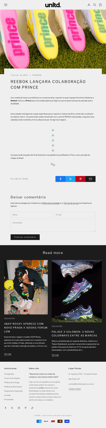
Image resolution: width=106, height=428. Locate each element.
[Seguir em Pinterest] (25, 408)
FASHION (36, 75)
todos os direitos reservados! (59, 415)
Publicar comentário (25, 237)
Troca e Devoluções (12, 378)
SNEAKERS (9, 318)
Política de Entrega (11, 382)
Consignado (9, 374)
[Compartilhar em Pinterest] (80, 179)
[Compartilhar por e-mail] (90, 179)
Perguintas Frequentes (13, 391)
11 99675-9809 (75, 389)
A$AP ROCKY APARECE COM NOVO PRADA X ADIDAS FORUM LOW (26, 327)
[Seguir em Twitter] (12, 408)
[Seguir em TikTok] (32, 408)
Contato (7, 395)
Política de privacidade (51, 203)
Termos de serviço (71, 203)
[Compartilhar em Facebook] (60, 179)
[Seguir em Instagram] (19, 408)
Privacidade (8, 399)
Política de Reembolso (13, 387)
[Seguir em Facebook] (5, 408)
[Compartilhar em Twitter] (70, 179)
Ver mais (7, 354)
